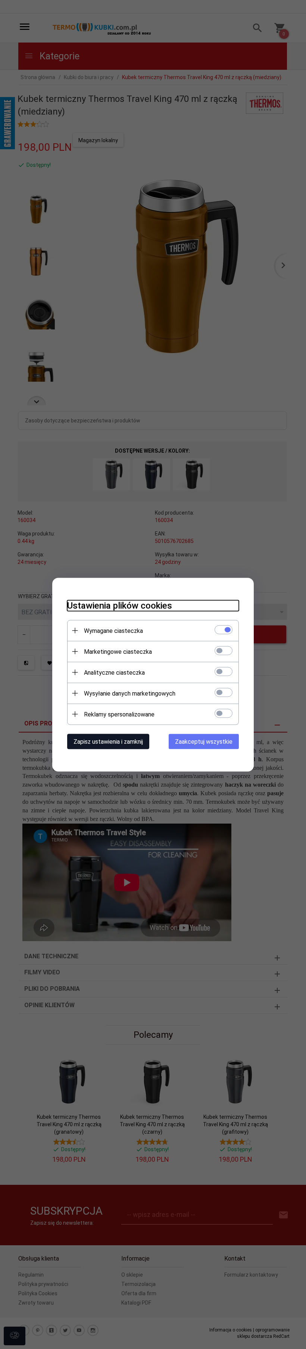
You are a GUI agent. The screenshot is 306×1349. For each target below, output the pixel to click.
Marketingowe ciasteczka (118, 651)
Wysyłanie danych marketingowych (129, 693)
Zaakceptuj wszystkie (203, 741)
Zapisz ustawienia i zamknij (108, 741)
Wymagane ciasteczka (113, 630)
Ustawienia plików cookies (119, 605)
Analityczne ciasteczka (114, 672)
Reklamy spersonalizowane (119, 714)
